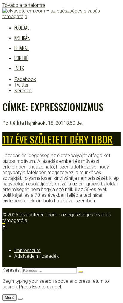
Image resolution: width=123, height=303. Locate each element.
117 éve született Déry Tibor (57, 139)
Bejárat (21, 47)
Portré (21, 58)
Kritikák (22, 37)
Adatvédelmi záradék (36, 256)
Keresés (23, 90)
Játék (19, 68)
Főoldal (21, 27)
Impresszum (27, 250)
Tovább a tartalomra (23, 5)
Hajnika (32, 123)
